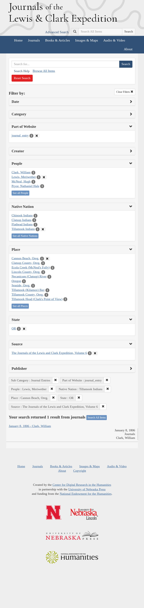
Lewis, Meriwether (24, 177)
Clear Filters (123, 91)
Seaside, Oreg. (21, 285)
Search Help (22, 71)
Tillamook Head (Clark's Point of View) (37, 299)
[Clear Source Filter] (95, 353)
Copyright (79, 470)
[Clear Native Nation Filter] (42, 229)
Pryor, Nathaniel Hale (25, 186)
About (128, 49)
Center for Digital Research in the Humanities (82, 485)
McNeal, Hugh (21, 181)
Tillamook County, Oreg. (28, 294)
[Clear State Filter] (24, 329)
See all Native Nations (25, 235)
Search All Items (96, 417)
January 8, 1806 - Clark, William (30, 426)
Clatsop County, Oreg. (26, 263)
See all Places (20, 306)
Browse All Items (44, 71)
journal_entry (20, 135)
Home (18, 40)
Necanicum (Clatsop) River (29, 276)
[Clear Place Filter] (47, 258)
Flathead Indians (22, 224)
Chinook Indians (22, 215)
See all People (20, 192)
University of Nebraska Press (87, 489)
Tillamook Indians (23, 229)
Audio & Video (114, 40)
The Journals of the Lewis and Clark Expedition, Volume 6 (49, 353)
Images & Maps (86, 40)
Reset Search (22, 78)
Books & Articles (57, 40)
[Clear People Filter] (43, 177)
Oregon (16, 281)
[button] (55, 380)
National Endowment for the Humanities (86, 493)
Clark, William (21, 172)
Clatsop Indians (21, 220)
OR (14, 328)
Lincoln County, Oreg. (26, 272)
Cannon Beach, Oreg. (25, 258)
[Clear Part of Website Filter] (36, 135)
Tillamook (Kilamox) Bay (28, 290)
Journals (34, 40)
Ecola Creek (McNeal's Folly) (31, 267)
